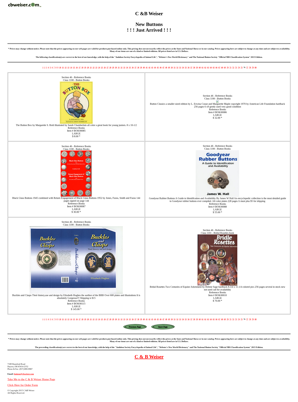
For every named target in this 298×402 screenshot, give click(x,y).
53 (180, 67)
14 (71, 67)
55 (186, 67)
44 (155, 67)
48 (166, 67)
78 (250, 67)
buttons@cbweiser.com (24, 374)
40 (144, 67)
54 (183, 67)
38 (138, 67)
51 (175, 67)
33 (124, 67)
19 (85, 67)
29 (113, 67)
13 (68, 67)
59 (197, 67)
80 (256, 67)
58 (194, 67)
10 (60, 67)
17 (80, 67)
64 (211, 67)
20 (88, 67)
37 (135, 67)
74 (239, 67)
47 (163, 67)
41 (147, 67)
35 (130, 67)
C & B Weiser (149, 356)
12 (66, 67)
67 (219, 67)
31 (119, 67)
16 (77, 67)
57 (191, 67)
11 (63, 67)
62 (205, 67)
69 (225, 67)
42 (149, 67)
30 (116, 67)
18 (82, 67)
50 (172, 67)
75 (242, 67)
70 (228, 67)
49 (169, 67)
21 (91, 67)
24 (99, 67)
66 (216, 67)
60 (200, 67)
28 (110, 67)
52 (177, 67)
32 (121, 67)
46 (161, 67)
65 (214, 67)
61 (202, 67)
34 (127, 67)
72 (233, 67)
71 (230, 67)
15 (74, 67)
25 (102, 67)
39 (141, 67)
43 (152, 67)
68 (222, 67)
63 (208, 67)
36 (133, 67)
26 (105, 67)
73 (236, 67)
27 (107, 67)
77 (247, 67)
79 (253, 67)
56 (189, 67)
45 (158, 67)
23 (96, 67)
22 (94, 67)
